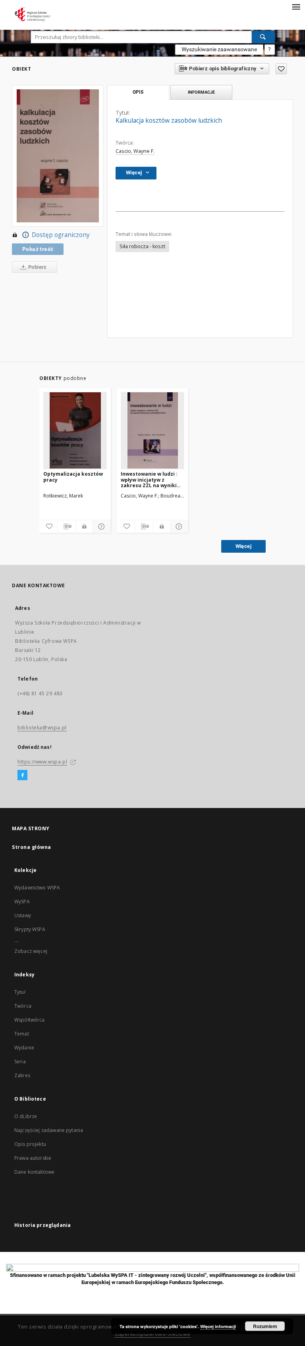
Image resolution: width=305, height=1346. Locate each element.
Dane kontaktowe (34, 1172)
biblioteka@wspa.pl (42, 727)
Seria (20, 1061)
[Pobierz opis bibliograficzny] (66, 526)
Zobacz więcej (30, 951)
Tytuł (19, 992)
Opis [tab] (138, 92)
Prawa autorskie (32, 1158)
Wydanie (24, 1047)
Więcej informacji (218, 1326)
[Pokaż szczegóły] (101, 526)
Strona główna (31, 847)
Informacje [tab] (201, 92)
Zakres (22, 1075)
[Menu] (296, 6)
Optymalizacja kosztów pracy (73, 477)
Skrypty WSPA (29, 929)
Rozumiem (265, 1326)
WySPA (22, 901)
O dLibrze (25, 1116)
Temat (21, 1033)
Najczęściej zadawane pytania (48, 1130)
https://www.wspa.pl (42, 761)
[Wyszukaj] (263, 37)
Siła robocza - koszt (142, 246)
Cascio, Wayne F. (135, 151)
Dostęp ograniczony (61, 235)
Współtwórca (29, 1019)
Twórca (22, 1006)
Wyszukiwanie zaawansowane (219, 49)
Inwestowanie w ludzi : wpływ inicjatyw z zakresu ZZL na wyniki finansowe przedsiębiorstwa (149, 479)
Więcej (243, 546)
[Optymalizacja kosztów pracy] (75, 430)
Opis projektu (30, 1144)
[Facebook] (22, 775)
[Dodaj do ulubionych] (281, 69)
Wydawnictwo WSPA (37, 887)
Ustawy (22, 915)
